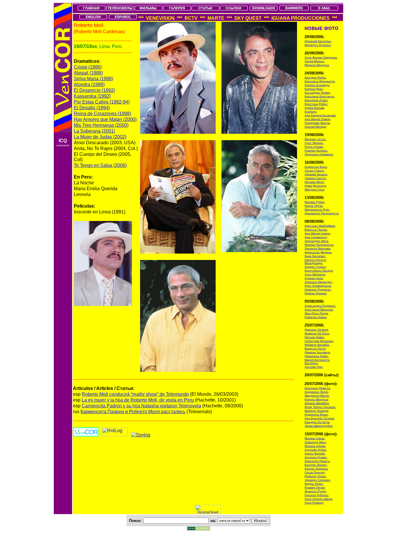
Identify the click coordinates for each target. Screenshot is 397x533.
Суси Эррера (314, 143)
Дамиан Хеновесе (317, 352)
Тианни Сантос (315, 178)
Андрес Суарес (315, 266)
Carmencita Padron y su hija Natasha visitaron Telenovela (141, 405)
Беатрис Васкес (316, 464)
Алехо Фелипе (315, 453)
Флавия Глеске (315, 487)
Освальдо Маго (315, 442)
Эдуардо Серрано (317, 480)
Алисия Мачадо (315, 126)
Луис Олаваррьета (318, 285)
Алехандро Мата (316, 241)
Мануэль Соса (314, 189)
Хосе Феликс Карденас (321, 57)
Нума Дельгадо (315, 185)
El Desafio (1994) (92, 107)
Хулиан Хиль (314, 278)
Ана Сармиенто (316, 237)
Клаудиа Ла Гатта (317, 422)
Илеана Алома (315, 446)
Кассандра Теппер (317, 92)
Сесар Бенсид (315, 472)
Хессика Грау (314, 366)
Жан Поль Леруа (316, 313)
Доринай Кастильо (318, 41)
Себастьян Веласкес (319, 341)
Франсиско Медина (318, 252)
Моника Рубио (315, 202)
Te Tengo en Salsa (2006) (100, 165)
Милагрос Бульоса (318, 45)
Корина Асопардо (317, 85)
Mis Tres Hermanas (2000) (101, 125)
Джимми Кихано (316, 174)
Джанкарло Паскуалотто (322, 213)
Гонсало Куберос (316, 495)
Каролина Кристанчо (319, 96)
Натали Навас (314, 337)
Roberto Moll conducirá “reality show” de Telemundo (135, 394)
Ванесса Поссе (315, 348)
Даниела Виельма (317, 248)
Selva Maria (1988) (93, 78)
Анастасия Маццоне (319, 309)
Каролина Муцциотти (320, 81)
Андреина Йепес (316, 414)
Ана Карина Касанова (320, 115)
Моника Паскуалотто (319, 244)
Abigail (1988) (88, 72)
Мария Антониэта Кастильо (317, 361)
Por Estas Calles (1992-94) (102, 101)
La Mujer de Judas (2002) (100, 136)
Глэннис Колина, (316, 150)
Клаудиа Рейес (315, 77)
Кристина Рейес (316, 104)
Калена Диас (314, 88)
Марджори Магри (317, 395)
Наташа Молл (314, 181)
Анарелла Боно (316, 166)
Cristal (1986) (88, 67)
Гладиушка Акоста (317, 122)
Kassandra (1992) (92, 96)
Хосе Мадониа (315, 274)
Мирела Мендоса (317, 65)
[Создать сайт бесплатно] (198, 529)
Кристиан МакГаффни (320, 225)
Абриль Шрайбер (317, 403)
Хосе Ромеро (314, 502)
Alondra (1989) (89, 84)
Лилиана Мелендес (318, 282)
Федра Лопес (314, 483)
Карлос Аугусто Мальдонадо (315, 261)
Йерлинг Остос (315, 139)
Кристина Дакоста (317, 388)
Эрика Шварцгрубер (319, 425)
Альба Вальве (314, 107)
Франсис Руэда (315, 491)
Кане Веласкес (315, 256)
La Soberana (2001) (94, 131)
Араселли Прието (317, 461)
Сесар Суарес (314, 170)
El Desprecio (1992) (94, 90)
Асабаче (310, 111)
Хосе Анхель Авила (318, 498)
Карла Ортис (314, 205)
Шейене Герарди (316, 410)
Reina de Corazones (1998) (102, 113)
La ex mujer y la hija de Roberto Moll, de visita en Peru (138, 399)
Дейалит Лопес (315, 476)
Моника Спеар (315, 438)
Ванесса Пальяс (316, 229)
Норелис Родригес (318, 289)
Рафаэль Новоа (316, 317)
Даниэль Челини (316, 329)
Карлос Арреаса (316, 468)
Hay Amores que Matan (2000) (105, 119)
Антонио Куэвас (316, 457)
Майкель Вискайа (317, 344)
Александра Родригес (320, 305)
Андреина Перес (316, 391)
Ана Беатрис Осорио (320, 418)
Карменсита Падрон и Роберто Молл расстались (133, 411)
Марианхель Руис (317, 209)
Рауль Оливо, (314, 146)
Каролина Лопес (316, 100)
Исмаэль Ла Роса (317, 333)
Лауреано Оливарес (319, 154)
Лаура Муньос (314, 61)
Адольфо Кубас (315, 449)
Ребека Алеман (316, 293)
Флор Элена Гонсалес (320, 407)
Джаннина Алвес (316, 356)
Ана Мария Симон (317, 119)
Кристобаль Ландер (319, 270)
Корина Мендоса (316, 399)
